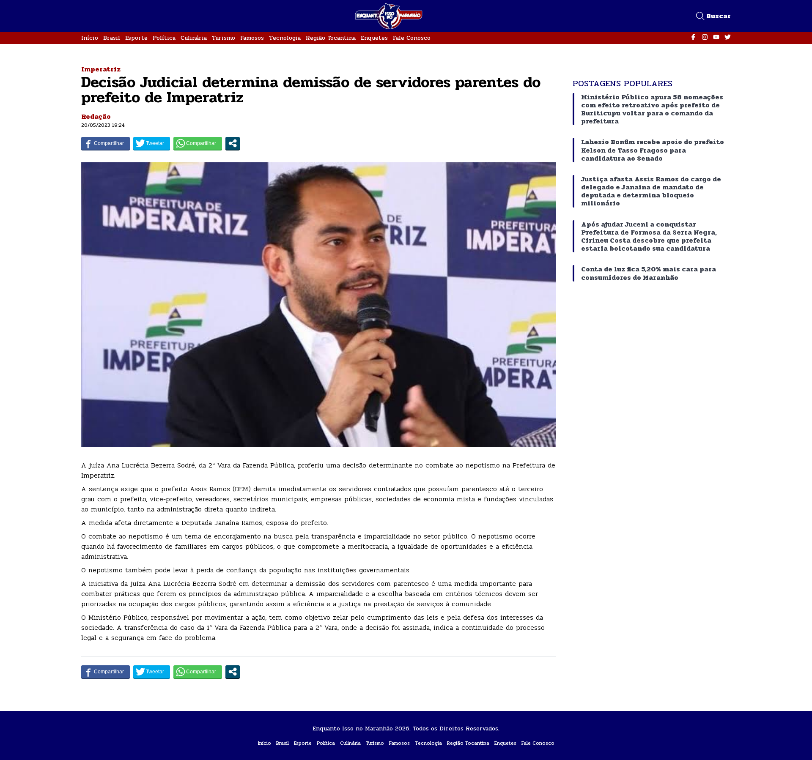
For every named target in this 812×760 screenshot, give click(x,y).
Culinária (194, 37)
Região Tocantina (331, 37)
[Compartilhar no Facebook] (105, 143)
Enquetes (374, 37)
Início (89, 37)
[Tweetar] (151, 143)
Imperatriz (101, 69)
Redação (96, 116)
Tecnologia (285, 37)
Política (164, 37)
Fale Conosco (412, 37)
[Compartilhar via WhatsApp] (197, 143)
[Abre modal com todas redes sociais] (232, 143)
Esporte (136, 37)
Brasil (111, 37)
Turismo (223, 37)
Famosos (252, 37)
